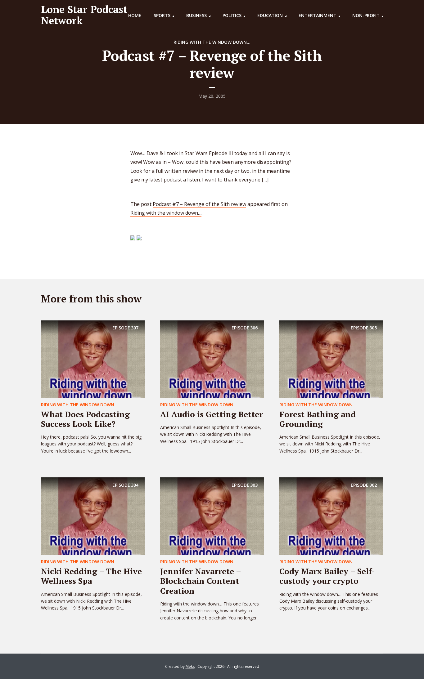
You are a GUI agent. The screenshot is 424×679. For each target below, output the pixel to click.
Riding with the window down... (212, 42)
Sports (162, 15)
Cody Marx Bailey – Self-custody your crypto (327, 576)
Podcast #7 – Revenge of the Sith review (199, 204)
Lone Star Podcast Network (84, 15)
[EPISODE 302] (331, 515)
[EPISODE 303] (212, 515)
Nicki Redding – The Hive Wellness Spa (91, 576)
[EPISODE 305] (331, 358)
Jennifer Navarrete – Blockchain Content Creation (200, 581)
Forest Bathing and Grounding (317, 419)
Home (134, 15)
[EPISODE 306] (212, 358)
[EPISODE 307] (93, 358)
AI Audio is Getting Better (211, 414)
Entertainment (317, 15)
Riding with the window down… (165, 212)
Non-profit (366, 15)
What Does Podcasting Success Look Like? (85, 419)
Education (270, 15)
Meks (190, 666)
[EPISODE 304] (93, 515)
